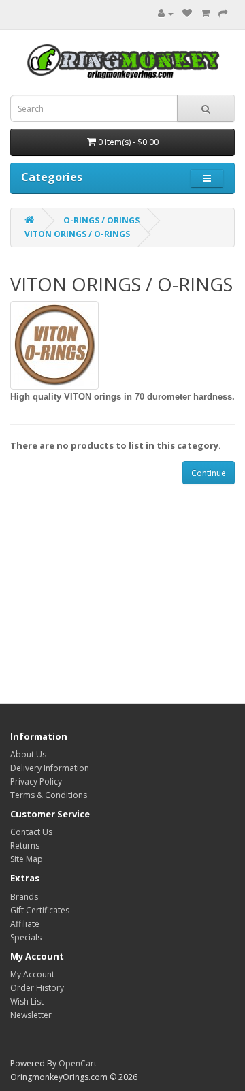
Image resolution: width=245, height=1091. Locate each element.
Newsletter (31, 1015)
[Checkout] (223, 13)
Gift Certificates (39, 910)
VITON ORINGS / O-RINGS (77, 234)
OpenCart (78, 1063)
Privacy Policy (36, 781)
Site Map (26, 859)
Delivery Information (49, 768)
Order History (37, 988)
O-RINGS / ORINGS (101, 220)
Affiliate (24, 924)
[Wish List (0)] (187, 13)
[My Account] (162, 13)
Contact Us (31, 832)
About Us (28, 754)
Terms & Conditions (48, 795)
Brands (24, 896)
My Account (32, 974)
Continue (208, 473)
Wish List (27, 1001)
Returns (24, 845)
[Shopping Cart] (205, 13)
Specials (26, 937)
